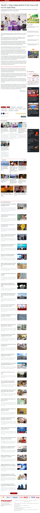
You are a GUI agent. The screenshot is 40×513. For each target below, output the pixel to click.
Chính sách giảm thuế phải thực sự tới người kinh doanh (8, 215)
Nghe (30, 143)
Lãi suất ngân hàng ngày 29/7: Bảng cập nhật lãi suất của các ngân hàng (33, 40)
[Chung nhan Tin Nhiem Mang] (35, 503)
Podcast (31, 130)
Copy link (8, 113)
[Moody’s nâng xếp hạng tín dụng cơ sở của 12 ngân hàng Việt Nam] (5, 125)
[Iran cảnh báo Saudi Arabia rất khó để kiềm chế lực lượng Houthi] (37, 148)
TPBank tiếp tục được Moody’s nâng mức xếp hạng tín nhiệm (13, 130)
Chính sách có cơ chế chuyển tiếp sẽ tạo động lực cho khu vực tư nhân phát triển (33, 112)
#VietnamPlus (16, 110)
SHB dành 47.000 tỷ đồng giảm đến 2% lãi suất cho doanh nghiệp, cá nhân (8, 447)
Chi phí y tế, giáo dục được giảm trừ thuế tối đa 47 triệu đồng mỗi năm (8, 255)
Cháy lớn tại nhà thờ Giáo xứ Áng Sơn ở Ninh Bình (31, 133)
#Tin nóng (16, 108)
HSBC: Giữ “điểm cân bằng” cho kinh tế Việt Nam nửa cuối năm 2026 (8, 438)
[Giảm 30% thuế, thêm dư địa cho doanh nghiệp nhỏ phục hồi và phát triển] (22, 237)
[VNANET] (23, 497)
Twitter (4, 113)
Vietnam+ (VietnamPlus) (7, 0)
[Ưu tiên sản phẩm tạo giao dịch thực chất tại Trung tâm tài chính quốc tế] (22, 383)
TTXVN (33, 500)
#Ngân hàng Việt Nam (4, 108)
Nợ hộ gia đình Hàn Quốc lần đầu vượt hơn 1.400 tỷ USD (8, 399)
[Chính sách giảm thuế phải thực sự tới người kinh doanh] (22, 217)
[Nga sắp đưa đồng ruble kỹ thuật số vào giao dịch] (22, 276)
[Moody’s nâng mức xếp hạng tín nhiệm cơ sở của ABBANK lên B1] (5, 143)
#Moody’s (8, 107)
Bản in (6, 113)
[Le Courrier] (11, 497)
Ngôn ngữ (30, 500)
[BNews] (38, 497)
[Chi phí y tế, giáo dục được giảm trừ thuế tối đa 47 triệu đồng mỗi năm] (22, 257)
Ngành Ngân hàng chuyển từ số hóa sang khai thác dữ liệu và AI (8, 428)
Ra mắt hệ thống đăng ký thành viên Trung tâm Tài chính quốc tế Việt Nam (8, 485)
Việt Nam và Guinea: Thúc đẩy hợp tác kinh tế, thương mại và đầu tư (8, 305)
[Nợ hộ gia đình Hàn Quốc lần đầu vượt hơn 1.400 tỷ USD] (22, 401)
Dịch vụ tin (36, 500)
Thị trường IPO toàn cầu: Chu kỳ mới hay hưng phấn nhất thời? (8, 204)
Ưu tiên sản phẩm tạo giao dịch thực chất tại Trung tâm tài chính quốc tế (8, 381)
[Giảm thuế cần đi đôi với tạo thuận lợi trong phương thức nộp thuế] (22, 337)
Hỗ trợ (27, 500)
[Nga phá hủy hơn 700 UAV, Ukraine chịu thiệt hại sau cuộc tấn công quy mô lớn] (37, 140)
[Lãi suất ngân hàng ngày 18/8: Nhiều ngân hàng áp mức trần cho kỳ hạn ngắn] (22, 477)
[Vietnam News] (6, 497)
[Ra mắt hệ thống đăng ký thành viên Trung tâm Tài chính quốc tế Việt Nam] (22, 486)
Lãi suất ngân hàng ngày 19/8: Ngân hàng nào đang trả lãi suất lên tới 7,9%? (8, 364)
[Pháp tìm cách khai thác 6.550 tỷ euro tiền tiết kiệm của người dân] (22, 458)
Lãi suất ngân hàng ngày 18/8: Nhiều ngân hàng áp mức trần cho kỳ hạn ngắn (8, 475)
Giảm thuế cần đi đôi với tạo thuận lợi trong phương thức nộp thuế (8, 335)
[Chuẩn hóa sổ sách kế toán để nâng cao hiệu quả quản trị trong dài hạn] (22, 247)
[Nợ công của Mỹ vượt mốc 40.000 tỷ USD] (22, 374)
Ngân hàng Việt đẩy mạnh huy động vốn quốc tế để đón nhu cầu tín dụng (8, 390)
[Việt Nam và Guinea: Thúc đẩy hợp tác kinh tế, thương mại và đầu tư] (22, 307)
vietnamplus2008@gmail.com (19, 508)
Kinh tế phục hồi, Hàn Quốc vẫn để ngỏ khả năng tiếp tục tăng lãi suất (8, 325)
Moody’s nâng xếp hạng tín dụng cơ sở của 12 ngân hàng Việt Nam (5, 130)
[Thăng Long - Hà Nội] (35, 0)
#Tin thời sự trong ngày (4, 110)
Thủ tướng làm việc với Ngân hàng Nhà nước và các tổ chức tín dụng (32, 31)
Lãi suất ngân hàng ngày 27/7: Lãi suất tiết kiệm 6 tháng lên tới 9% (32, 27)
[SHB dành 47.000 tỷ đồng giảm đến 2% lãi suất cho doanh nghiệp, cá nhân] (22, 449)
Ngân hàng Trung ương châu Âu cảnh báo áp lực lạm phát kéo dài (8, 418)
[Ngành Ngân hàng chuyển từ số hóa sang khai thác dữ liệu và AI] (22, 430)
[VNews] (20, 497)
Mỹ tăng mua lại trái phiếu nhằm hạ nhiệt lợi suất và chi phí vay (8, 355)
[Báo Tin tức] (28, 497)
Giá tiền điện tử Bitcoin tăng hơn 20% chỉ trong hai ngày (8, 225)
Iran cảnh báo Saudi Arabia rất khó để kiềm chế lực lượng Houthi (31, 147)
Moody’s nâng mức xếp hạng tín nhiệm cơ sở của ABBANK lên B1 (5, 148)
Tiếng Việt (22, 0)
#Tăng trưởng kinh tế (11, 108)
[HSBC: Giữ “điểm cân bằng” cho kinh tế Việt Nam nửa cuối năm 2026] (22, 440)
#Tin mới (20, 108)
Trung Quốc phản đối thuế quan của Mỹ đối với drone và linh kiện (8, 315)
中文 (31, 0)
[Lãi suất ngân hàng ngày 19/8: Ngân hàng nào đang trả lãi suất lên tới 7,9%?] (22, 365)
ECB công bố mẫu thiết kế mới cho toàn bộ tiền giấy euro (8, 345)
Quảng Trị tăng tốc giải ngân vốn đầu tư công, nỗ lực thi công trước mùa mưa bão (8, 264)
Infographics (31, 71)
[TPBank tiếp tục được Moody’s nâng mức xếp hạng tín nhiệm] (14, 125)
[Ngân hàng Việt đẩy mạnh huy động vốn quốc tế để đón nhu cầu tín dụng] (22, 392)
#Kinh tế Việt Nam (13, 107)
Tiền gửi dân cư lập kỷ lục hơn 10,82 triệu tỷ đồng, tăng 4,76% (33, 36)
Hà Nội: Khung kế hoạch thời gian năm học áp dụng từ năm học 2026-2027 (33, 83)
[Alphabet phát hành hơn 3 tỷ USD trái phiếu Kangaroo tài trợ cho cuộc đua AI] (22, 467)
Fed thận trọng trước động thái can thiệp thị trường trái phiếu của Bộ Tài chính (8, 285)
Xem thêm (13, 493)
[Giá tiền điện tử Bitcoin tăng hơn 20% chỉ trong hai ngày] (22, 227)
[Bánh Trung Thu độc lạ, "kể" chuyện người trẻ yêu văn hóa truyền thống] (33, 93)
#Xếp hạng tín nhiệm (19, 107)
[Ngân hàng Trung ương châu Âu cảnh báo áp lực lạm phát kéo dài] (22, 420)
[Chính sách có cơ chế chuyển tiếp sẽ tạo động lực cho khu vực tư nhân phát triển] (33, 106)
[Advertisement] (13, 98)
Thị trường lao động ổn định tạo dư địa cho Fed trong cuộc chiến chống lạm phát (8, 295)
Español (29, 0)
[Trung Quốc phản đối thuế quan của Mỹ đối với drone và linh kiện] (22, 317)
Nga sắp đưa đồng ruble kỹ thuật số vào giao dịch (8, 274)
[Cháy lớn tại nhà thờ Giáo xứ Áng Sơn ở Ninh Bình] (37, 134)
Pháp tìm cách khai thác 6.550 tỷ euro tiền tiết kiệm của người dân (8, 456)
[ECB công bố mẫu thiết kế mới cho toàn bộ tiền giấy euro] (22, 347)
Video (30, 88)
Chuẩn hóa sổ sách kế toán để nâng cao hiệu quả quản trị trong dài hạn (8, 245)
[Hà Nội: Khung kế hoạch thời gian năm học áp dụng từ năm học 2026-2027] (33, 77)
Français (27, 0)
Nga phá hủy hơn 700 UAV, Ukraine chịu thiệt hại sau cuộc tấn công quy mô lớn (31, 140)
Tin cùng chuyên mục (6, 202)
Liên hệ (28, 501)
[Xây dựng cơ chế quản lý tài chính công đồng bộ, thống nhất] (22, 411)
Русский (33, 0)
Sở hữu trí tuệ (17, 500)
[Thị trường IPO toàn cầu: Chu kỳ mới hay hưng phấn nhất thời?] (22, 206)
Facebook (1, 113)
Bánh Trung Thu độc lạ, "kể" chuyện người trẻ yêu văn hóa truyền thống (33, 99)
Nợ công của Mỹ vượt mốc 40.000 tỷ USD (8, 372)
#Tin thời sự (24, 108)
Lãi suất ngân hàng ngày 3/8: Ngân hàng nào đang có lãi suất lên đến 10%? (33, 44)
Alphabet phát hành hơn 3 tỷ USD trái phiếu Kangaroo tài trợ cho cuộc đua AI (8, 465)
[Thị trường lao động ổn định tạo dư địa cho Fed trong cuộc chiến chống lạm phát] (22, 296)
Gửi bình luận (23, 116)
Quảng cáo (25, 501)
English (24, 0)
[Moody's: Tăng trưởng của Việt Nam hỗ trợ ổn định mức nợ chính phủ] (13, 66)
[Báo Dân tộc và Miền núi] (34, 497)
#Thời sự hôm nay (11, 110)
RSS (25, 500)
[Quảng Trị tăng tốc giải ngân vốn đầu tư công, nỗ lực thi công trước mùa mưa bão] (22, 266)
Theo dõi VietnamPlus (19, 113)
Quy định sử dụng (22, 500)
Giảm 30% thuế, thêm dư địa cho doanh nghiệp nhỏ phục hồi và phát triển (8, 235)
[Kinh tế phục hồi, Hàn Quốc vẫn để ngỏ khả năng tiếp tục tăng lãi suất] (22, 327)
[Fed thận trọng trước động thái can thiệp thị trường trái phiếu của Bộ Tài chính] (22, 286)
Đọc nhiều (31, 24)
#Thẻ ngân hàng (3, 107)
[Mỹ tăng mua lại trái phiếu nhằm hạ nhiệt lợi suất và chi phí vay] (22, 357)
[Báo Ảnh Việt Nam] (16, 497)
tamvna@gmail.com (16, 506)
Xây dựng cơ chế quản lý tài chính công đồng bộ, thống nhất (8, 409)
